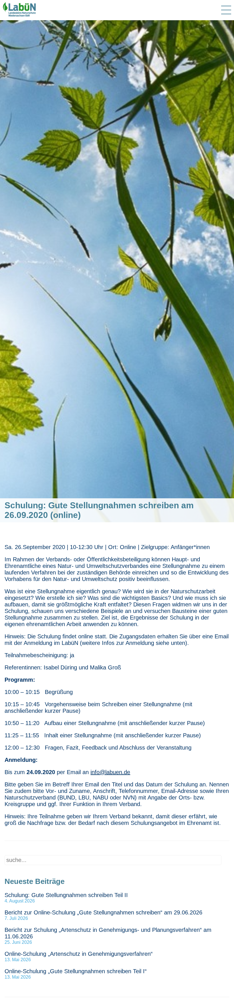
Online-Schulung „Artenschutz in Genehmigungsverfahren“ (79, 954)
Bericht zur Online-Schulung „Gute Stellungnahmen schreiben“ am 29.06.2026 (103, 912)
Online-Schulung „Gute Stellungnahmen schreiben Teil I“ (76, 971)
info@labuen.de (110, 772)
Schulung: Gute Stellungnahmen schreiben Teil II (66, 895)
